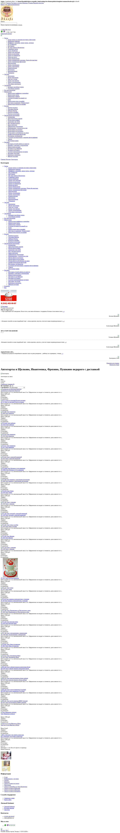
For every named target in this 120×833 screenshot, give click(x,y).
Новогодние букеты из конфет (17, 104)
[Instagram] (14, 826)
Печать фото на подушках (15, 131)
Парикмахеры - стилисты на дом (17, 128)
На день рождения (9, 90)
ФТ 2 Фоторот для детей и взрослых (11, 736)
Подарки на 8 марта (14, 150)
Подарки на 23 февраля (15, 148)
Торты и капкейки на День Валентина (15, 786)
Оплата (6, 780)
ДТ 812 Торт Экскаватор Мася (10, 657)
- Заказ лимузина (13, 253)
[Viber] (4, 32)
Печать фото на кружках (15, 129)
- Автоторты (11, 204)
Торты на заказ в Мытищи (12, 790)
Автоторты (11, 76)
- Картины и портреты (14, 283)
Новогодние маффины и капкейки (18, 93)
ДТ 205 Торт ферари (7, 537)
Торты (6, 38)
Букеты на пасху (13, 107)
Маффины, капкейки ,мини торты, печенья (21, 43)
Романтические (12, 68)
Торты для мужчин (13, 66)
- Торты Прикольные (14, 186)
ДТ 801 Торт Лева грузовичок (10, 646)
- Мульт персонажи (13, 205)
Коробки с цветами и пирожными (18, 145)
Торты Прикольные (13, 58)
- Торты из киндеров (14, 182)
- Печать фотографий (14, 248)
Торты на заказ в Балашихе (12, 791)
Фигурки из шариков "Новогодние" (18, 103)
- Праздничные (12, 191)
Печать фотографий (14, 120)
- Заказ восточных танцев (15, 246)
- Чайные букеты (13, 239)
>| (4, 746)
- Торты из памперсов (14, 183)
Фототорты (11, 69)
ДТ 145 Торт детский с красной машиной (13, 515)
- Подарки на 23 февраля (15, 276)
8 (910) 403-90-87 (9, 816)
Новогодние (8, 91)
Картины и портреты (14, 155)
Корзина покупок (38, 3)
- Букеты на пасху (13, 235)
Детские (6, 74)
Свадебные (7, 85)
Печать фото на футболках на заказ (18, 133)
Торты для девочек (13, 80)
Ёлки (9, 99)
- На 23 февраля (12, 172)
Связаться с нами (9, 798)
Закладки (7, 809)
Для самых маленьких (14, 84)
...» (63, 311)
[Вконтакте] (12, 826)
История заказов (9, 808)
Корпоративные (12, 71)
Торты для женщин (13, 65)
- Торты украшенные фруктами (17, 190)
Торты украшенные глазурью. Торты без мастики (22, 60)
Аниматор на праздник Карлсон (10, 390)
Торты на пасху (12, 57)
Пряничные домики (14, 96)
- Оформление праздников (16, 254)
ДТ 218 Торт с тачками (7, 549)
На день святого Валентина (16, 47)
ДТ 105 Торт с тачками (7, 504)
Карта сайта (7, 799)
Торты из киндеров (13, 54)
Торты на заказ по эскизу (11, 783)
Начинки (25, 3)
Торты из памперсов (14, 55)
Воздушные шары (13, 140)
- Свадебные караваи (14, 216)
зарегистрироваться (13, 4)
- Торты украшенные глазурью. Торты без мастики (23, 188)
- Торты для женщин (14, 193)
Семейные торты (13, 49)
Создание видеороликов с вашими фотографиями (23, 137)
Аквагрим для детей (14, 121)
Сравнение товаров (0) (7, 384)
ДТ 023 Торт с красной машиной (10, 458)
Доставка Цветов (13, 109)
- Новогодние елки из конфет (16, 229)
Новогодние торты (13, 95)
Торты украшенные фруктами (17, 62)
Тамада (10, 139)
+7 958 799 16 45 (6, 29)
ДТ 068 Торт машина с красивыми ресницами (14, 481)
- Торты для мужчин (14, 194)
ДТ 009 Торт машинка (7, 413)
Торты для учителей (14, 52)
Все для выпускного (14, 123)
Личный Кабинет (9, 806)
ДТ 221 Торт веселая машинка (10, 578)
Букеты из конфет (13, 112)
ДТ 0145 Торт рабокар (7, 424)
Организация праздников (11, 115)
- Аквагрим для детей (14, 250)
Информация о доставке (11, 779)
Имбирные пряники (14, 41)
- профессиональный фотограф (17, 262)
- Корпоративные (13, 199)
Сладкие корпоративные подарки (18, 151)
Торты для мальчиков (14, 82)
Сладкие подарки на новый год (17, 98)
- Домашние (11, 201)
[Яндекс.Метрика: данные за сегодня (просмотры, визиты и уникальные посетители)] (4, 829)
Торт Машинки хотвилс (8, 714)
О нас (6, 777)
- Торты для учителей (14, 180)
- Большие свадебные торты (16, 215)
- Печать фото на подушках (16, 259)
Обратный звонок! (6, 33)
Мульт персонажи (13, 77)
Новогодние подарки (14, 147)
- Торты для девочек (14, 209)
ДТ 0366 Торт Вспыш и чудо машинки (12, 470)
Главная (8, 3)
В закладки (4, 397)
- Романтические (13, 196)
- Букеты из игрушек (14, 242)
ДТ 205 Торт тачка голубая (9, 526)
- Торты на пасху (13, 185)
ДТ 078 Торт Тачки (6, 492)
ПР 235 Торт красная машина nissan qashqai (14, 680)
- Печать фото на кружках (15, 257)
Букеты (6, 106)
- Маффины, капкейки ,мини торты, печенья (21, 171)
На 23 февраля (12, 44)
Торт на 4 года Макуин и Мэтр (10, 725)
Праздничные (12, 63)
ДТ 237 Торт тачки (6, 589)
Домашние (11, 73)
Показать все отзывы (113, 363)
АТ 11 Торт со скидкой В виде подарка (12, 402)
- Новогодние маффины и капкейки (18, 221)
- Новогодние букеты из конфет (17, 232)
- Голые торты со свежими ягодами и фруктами (22, 168)
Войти (3, 4)
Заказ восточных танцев (15, 118)
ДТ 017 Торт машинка (7, 447)
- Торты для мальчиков (14, 210)
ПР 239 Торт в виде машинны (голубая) (13, 691)
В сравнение (4, 399)
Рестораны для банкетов (15, 136)
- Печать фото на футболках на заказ (19, 261)
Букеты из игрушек (13, 114)
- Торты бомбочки (13, 179)
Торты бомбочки (13, 50)
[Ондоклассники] (10, 826)
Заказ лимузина (12, 125)
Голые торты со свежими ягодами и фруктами (21, 39)
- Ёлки (10, 227)
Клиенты (7, 286)
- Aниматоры (12, 245)
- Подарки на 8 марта (14, 278)
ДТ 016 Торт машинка (7, 436)
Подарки (6, 142)
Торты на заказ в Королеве (12, 788)
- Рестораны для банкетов (15, 264)
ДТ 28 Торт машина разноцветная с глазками (14, 600)
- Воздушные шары (13, 269)
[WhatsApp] (2, 32)
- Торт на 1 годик (13, 207)
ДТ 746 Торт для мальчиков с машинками (13, 634)
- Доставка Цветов (13, 237)
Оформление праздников (15, 126)
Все (5, 287)
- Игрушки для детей (14, 281)
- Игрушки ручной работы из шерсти (19, 272)
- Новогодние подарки (14, 275)
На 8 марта (11, 46)
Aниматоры (11, 117)
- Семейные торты (13, 177)
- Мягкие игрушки (13, 284)
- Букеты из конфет (13, 240)
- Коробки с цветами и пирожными (18, 273)
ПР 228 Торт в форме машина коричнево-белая (15, 668)
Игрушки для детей (13, 153)
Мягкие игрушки (13, 156)
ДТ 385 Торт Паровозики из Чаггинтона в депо (15, 612)
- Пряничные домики (14, 224)
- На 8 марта (11, 174)
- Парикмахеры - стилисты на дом (18, 256)
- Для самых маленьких (15, 212)
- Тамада (10, 267)
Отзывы (30, 3)
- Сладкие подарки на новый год (17, 226)
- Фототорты (11, 197)
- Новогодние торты (14, 223)
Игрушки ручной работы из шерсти (18, 144)
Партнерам (7, 785)
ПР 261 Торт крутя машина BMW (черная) (13, 702)
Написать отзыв (114, 365)
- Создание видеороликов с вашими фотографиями (23, 265)
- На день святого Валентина (16, 175)
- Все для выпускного (14, 251)
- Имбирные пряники (14, 169)
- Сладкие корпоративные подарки (18, 280)
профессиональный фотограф (16, 134)
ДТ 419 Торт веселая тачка (9, 623)
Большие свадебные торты (16, 87)
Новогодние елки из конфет (16, 101)
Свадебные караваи (14, 88)
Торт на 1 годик (12, 79)
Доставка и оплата (16, 3)
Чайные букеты (12, 110)
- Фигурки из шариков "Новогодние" (19, 231)
